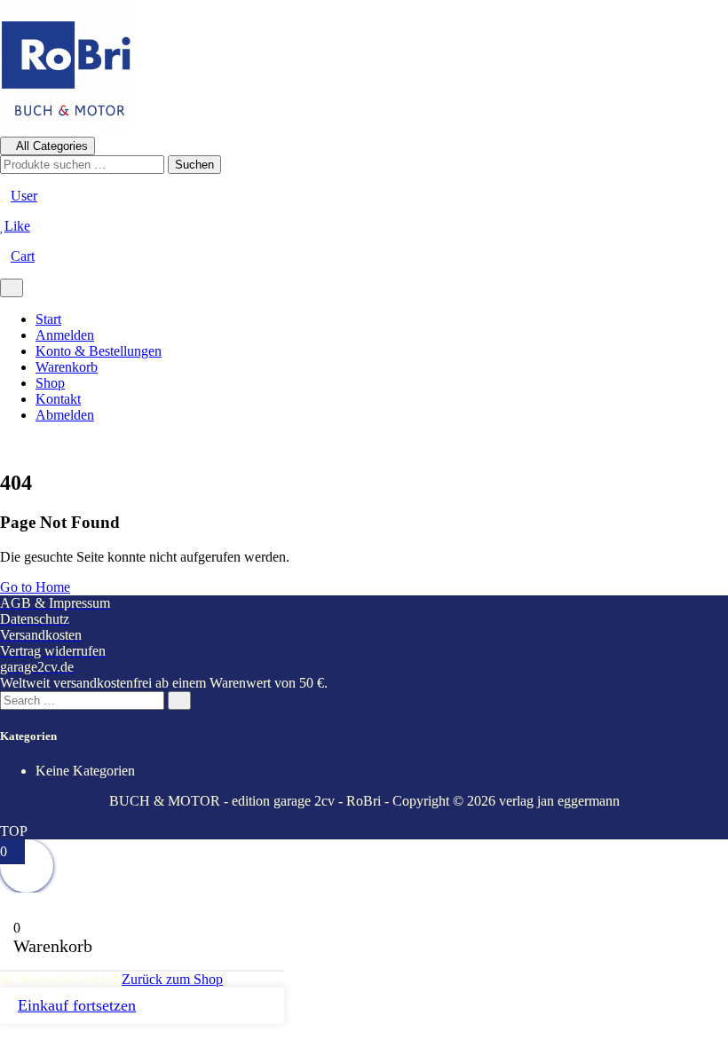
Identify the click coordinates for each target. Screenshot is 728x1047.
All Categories (52, 146)
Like (17, 225)
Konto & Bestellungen (99, 350)
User (24, 195)
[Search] (179, 700)
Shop (50, 382)
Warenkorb (67, 366)
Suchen (194, 164)
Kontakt (58, 398)
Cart (23, 256)
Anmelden (65, 334)
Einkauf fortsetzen (77, 1005)
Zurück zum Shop (172, 979)
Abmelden (65, 414)
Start (48, 319)
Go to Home (35, 586)
